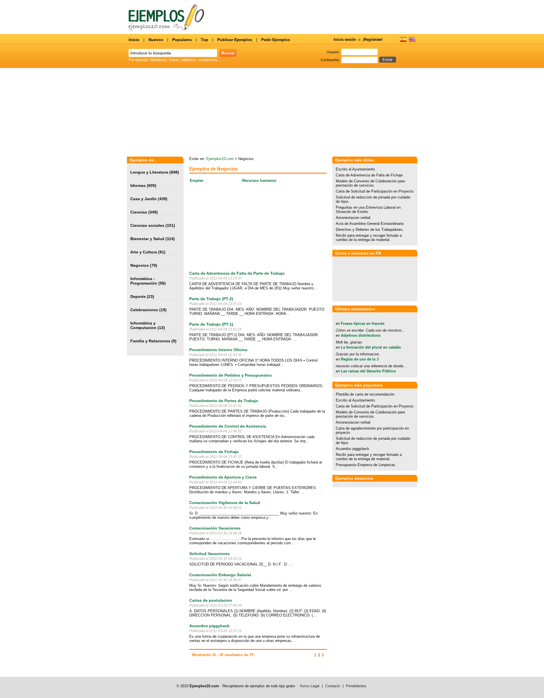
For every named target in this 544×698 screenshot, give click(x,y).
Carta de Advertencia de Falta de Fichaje (369, 175)
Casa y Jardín (143, 199)
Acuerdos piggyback (209, 626)
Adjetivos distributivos (361, 335)
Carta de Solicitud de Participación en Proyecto (374, 191)
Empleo (196, 180)
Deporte (138, 296)
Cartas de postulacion (210, 600)
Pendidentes (356, 686)
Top (204, 39)
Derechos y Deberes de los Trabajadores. (370, 229)
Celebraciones (144, 310)
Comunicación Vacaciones (215, 528)
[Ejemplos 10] (166, 29)
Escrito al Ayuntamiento (355, 169)
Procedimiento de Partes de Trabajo (223, 400)
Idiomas (138, 185)
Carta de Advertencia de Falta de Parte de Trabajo (237, 273)
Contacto (332, 686)
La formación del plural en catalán (371, 347)
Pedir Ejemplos (275, 39)
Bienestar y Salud (147, 238)
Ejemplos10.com (220, 159)
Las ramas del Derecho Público (368, 371)
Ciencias (138, 212)
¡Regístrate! (372, 39)
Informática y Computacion (143, 325)
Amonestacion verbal (353, 217)
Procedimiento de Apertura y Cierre (223, 477)
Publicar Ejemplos (234, 39)
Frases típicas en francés (362, 323)
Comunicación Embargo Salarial (220, 575)
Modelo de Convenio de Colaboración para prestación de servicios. (370, 183)
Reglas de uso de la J (360, 359)
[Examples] (412, 41)
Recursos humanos (259, 180)
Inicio (134, 39)
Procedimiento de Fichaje (214, 451)
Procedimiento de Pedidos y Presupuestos (230, 375)
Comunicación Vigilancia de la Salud (224, 502)
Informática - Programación (143, 280)
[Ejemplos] (403, 41)
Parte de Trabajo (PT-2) (211, 298)
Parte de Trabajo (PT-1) (211, 324)
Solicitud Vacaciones (209, 553)
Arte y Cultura (143, 252)
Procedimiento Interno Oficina (218, 349)
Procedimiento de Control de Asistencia (227, 426)
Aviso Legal (309, 686)
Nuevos (155, 39)
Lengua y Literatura (149, 172)
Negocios (139, 265)
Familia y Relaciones (150, 341)
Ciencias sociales (147, 225)
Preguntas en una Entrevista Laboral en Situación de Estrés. (368, 209)
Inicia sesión (345, 39)
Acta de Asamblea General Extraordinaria (369, 223)
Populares (182, 39)
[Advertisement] (364, 112)
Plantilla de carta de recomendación (365, 394)
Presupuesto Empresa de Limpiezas (365, 465)
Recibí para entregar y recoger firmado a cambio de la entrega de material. (369, 237)
